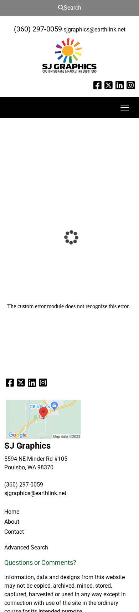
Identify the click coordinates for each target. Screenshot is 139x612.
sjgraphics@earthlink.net (94, 29)
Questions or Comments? (40, 562)
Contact (14, 531)
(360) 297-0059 (38, 29)
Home (11, 511)
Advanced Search (26, 547)
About (11, 521)
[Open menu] (125, 107)
